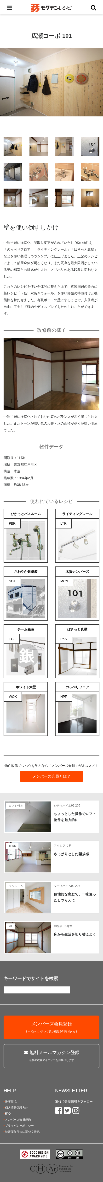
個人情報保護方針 (16, 1107)
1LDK (21, 458)
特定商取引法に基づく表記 (22, 1131)
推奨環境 (11, 1101)
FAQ (8, 1113)
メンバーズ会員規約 (18, 1119)
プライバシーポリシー (19, 1125)
